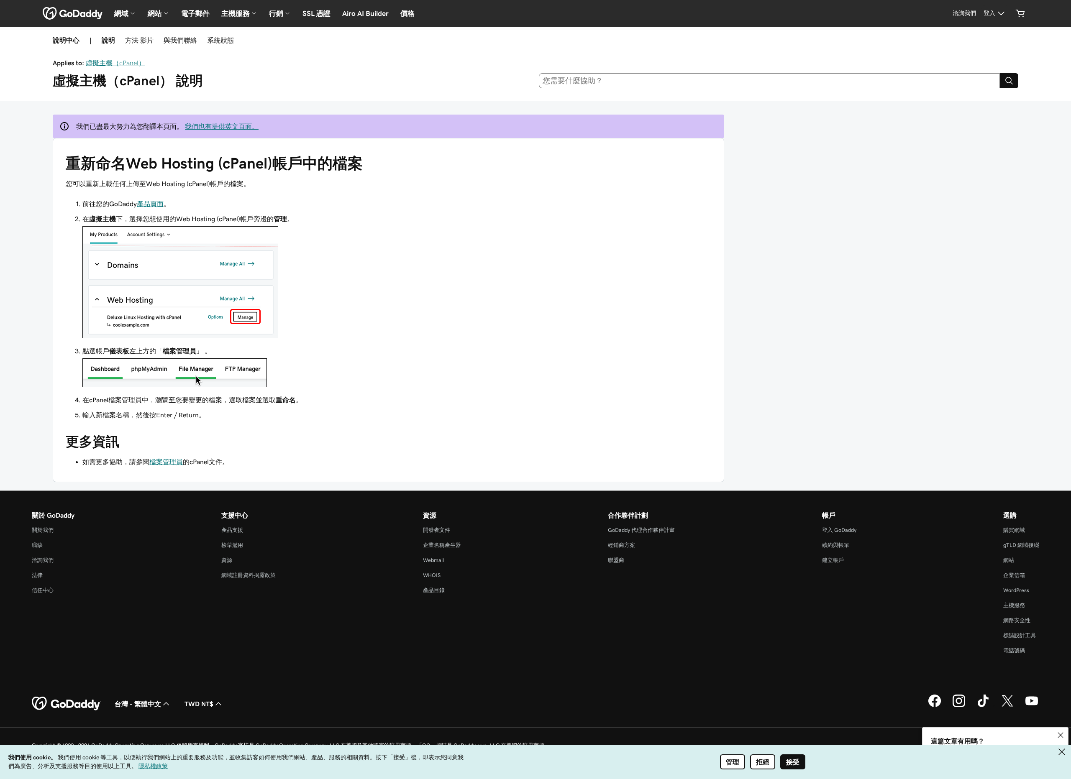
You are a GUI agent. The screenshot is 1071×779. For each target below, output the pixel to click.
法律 (37, 575)
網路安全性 (1016, 620)
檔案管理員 (166, 461)
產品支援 (232, 530)
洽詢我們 (43, 560)
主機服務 (1014, 605)
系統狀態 (220, 40)
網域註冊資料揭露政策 (248, 575)
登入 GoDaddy (839, 530)
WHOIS (432, 575)
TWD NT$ (198, 703)
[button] (1060, 735)
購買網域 (1014, 530)
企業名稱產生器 (442, 545)
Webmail (433, 560)
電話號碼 (1014, 650)
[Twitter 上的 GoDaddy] (1007, 705)
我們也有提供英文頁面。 (222, 126)
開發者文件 (436, 530)
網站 (1008, 560)
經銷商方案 (621, 545)
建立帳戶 (833, 560)
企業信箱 (1014, 575)
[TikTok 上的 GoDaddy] (983, 705)
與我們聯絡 (180, 40)
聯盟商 (616, 560)
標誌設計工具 (1019, 635)
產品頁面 (150, 203)
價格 (407, 13)
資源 (226, 560)
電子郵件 (195, 13)
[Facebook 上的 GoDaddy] (934, 705)
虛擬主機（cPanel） (115, 62)
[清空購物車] (1020, 13)
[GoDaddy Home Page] (66, 704)
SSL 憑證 (316, 13)
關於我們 (43, 530)
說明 (108, 40)
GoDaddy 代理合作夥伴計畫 (641, 530)
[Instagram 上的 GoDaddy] (958, 705)
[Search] (1009, 80)
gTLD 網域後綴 (1021, 545)
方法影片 (139, 40)
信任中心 (43, 590)
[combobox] (770, 80)
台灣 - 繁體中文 (138, 703)
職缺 (37, 545)
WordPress (1016, 590)
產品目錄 (434, 590)
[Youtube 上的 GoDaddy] (1031, 705)
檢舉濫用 (232, 545)
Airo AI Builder (365, 13)
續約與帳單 (835, 545)
